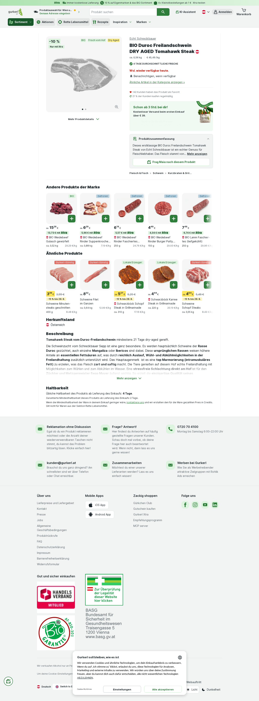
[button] (222, 12)
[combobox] (123, 12)
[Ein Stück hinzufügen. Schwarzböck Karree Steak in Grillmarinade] (173, 285)
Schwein (158, 173)
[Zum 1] (82, 109)
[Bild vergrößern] (117, 107)
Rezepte (102, 22)
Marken (142, 22)
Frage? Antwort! (124, 427)
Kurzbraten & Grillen (180, 173)
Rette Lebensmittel (76, 22)
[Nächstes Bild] (115, 74)
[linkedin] (215, 505)
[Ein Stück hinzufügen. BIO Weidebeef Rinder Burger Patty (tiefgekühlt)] (173, 218)
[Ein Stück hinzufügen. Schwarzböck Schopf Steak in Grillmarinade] (140, 285)
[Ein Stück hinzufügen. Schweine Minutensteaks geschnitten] (71, 285)
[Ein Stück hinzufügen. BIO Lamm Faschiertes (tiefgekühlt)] (207, 218)
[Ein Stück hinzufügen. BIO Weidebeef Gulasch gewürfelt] (71, 218)
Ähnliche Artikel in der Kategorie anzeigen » (157, 82)
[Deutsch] (205, 12)
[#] (104, 590)
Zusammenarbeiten (127, 463)
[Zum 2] (85, 109)
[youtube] (205, 505)
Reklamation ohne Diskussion (69, 427)
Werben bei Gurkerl (191, 463)
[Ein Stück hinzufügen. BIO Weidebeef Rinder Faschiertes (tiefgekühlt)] (140, 218)
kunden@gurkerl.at (61, 463)
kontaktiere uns (135, 402)
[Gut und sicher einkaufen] (56, 632)
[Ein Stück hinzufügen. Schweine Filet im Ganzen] (105, 285)
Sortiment (21, 22)
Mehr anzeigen (197, 153)
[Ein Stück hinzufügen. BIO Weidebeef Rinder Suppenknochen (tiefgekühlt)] (105, 218)
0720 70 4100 (187, 427)
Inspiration (120, 22)
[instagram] (195, 505)
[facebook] (185, 505)
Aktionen (48, 22)
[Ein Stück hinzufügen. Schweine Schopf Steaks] (207, 285)
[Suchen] (163, 12)
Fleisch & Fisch (139, 173)
